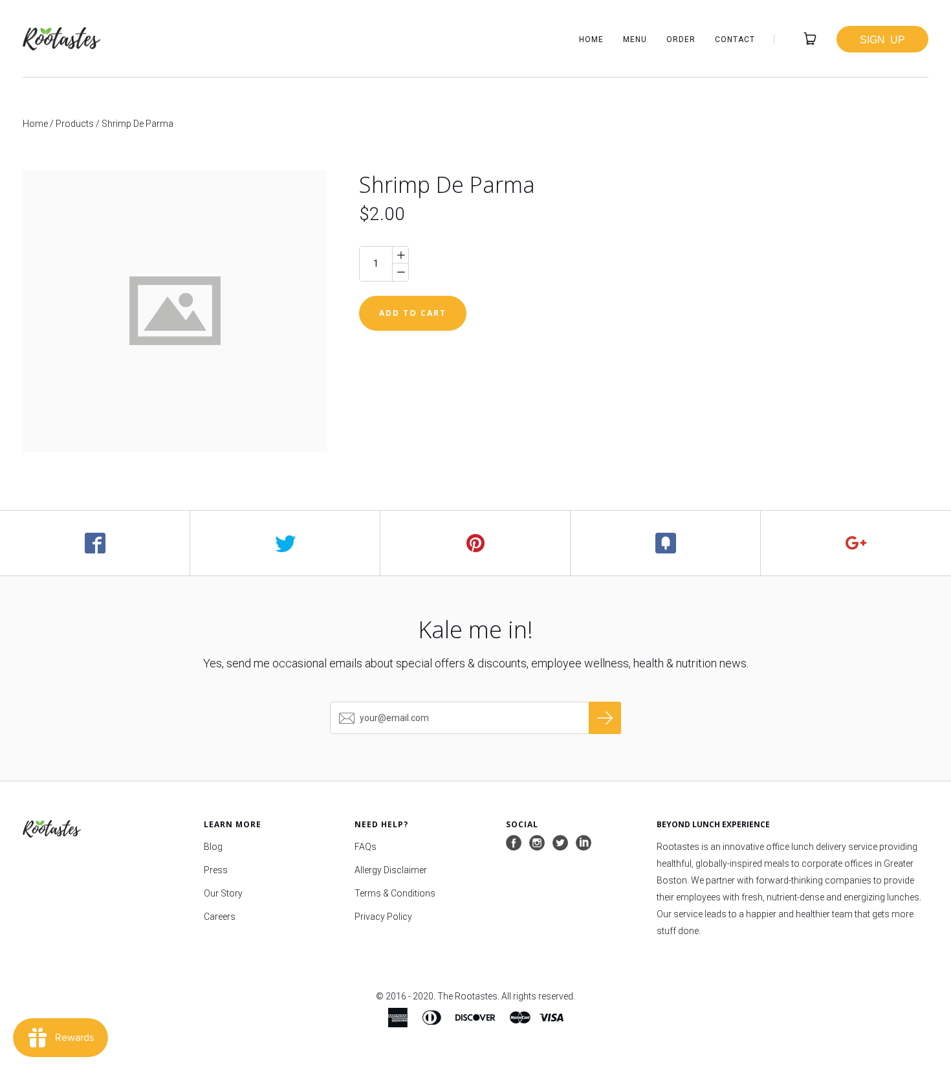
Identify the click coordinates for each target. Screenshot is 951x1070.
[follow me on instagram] (537, 843)
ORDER (680, 39)
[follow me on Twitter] (560, 843)
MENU (635, 39)
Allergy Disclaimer (391, 870)
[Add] (856, 543)
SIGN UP (882, 39)
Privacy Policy (383, 916)
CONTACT (735, 39)
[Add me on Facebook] (513, 843)
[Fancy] (666, 543)
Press (216, 870)
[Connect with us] (583, 843)
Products (75, 123)
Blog (213, 847)
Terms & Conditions (395, 893)
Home (35, 123)
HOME (591, 39)
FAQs (366, 847)
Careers (219, 916)
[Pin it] (475, 543)
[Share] (95, 543)
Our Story (223, 893)
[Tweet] (285, 543)
